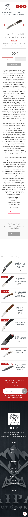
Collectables (14, 490)
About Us (14, 442)
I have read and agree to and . (14, 396)
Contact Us (14, 453)
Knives (14, 480)
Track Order (14, 449)
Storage (14, 505)
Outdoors (14, 509)
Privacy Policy (18, 397)
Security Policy (14, 471)
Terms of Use (14, 461)
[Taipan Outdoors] (8, 6)
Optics (14, 487)
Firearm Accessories (14, 483)
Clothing (14, 499)
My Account (14, 446)
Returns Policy (14, 468)
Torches (14, 502)
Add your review (14, 234)
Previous (4, 25)
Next (23, 25)
